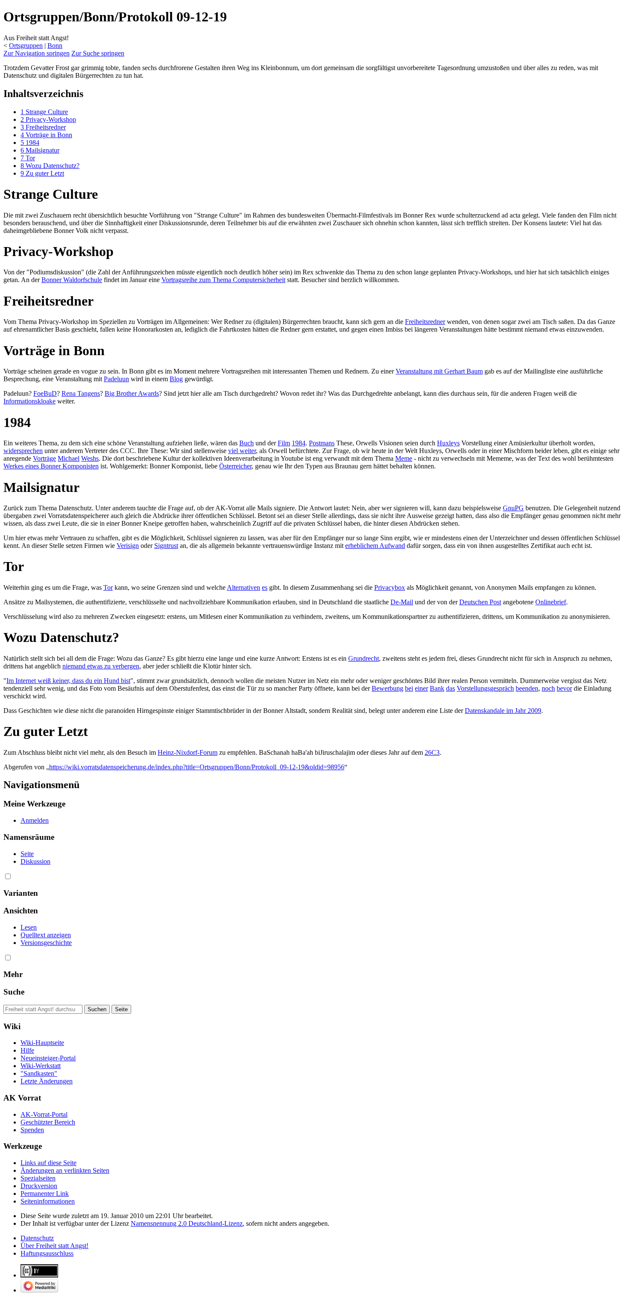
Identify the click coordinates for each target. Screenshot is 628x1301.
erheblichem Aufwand (375, 545)
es (264, 587)
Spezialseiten (38, 1178)
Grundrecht (363, 658)
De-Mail (401, 602)
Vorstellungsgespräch (485, 688)
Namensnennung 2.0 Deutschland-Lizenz (187, 1223)
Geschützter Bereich (48, 1122)
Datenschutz (37, 1238)
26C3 (432, 752)
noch (548, 688)
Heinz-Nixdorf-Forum (187, 752)
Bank (437, 688)
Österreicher (235, 466)
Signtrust (166, 545)
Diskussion (35, 861)
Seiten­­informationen (48, 1201)
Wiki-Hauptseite (42, 1042)
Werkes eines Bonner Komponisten (51, 466)
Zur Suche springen (97, 53)
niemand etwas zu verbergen (100, 666)
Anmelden (35, 820)
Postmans (322, 443)
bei (409, 688)
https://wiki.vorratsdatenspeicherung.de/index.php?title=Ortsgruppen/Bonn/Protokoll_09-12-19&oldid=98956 (196, 767)
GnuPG (513, 508)
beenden (527, 688)
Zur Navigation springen (36, 53)
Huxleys (448, 443)
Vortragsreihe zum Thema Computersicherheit (223, 279)
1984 (298, 443)
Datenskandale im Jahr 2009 (503, 710)
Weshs (90, 458)
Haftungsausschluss (47, 1253)
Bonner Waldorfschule (71, 279)
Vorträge (44, 458)
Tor (108, 587)
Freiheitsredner (425, 321)
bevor (564, 688)
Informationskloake (29, 401)
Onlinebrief (550, 602)
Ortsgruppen (26, 45)
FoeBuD (45, 393)
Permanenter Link (45, 1193)
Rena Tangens (81, 393)
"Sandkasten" (39, 1073)
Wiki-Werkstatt (41, 1065)
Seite (27, 853)
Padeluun (116, 379)
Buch (246, 443)
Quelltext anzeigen (46, 935)
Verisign (128, 545)
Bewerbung (387, 688)
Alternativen (243, 587)
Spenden (32, 1129)
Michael (68, 458)
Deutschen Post (480, 602)
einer (421, 688)
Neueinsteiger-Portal (48, 1058)
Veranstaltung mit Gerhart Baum (439, 371)
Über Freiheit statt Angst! (54, 1245)
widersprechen (23, 450)
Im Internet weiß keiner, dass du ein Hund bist (68, 680)
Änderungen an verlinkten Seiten (65, 1170)
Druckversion (39, 1185)
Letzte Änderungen (47, 1081)
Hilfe (27, 1050)
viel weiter (242, 450)
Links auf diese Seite (48, 1162)
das (450, 688)
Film (284, 443)
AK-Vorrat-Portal (44, 1114)
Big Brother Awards (132, 393)
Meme (403, 458)
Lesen (29, 927)
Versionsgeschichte (46, 942)
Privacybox (389, 587)
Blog (176, 379)
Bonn (54, 45)
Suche (13, 991)
